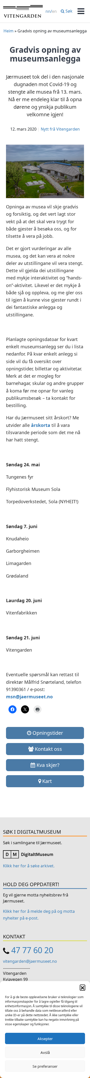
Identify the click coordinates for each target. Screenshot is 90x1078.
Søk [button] (68, 11)
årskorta (40, 425)
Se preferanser (45, 1066)
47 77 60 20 (32, 950)
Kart (46, 781)
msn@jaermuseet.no (29, 697)
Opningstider (47, 732)
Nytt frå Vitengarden (60, 129)
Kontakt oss (48, 749)
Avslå (45, 1052)
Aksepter (45, 1038)
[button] (82, 987)
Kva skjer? (47, 765)
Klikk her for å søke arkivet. (28, 866)
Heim (9, 31)
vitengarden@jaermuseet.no (30, 961)
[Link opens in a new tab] (28, 854)
